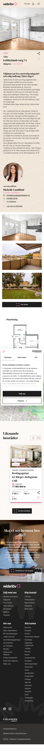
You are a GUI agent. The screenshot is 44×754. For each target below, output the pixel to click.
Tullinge (28, 679)
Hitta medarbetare (10, 631)
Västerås (6, 615)
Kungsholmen (30, 658)
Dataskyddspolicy (10, 729)
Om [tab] (36, 357)
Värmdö (28, 688)
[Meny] (38, 4)
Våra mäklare (8, 606)
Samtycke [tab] (8, 357)
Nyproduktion (30, 603)
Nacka (27, 655)
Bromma (28, 627)
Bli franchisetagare (10, 634)
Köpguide (28, 606)
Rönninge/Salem (31, 664)
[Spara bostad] (39, 59)
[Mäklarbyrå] (10, 720)
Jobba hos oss (8, 637)
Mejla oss (6, 664)
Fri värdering (11, 202)
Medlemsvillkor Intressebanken (14, 733)
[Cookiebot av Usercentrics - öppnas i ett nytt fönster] (32, 351)
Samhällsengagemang (11, 640)
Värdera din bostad (10, 597)
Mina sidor (29, 609)
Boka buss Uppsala (10, 661)
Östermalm (29, 698)
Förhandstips (30, 600)
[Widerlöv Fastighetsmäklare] (10, 3)
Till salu (27, 4)
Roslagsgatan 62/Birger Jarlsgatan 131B (24, 477)
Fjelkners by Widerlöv (7, 653)
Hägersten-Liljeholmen (29, 644)
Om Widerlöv (8, 646)
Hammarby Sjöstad (32, 637)
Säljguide (6, 600)
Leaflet (41, 420)
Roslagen (28, 661)
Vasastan (28, 685)
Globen (27, 634)
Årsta (27, 695)
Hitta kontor (7, 627)
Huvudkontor (8, 643)
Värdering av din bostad (24, 571)
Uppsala (6, 612)
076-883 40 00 (12, 198)
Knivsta (27, 652)
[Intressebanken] (33, 4)
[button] (22, 29)
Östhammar (29, 701)
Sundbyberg (29, 673)
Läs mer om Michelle (14, 206)
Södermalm (29, 676)
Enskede (28, 631)
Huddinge (28, 640)
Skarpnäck (29, 667)
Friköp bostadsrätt (10, 658)
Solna (27, 670)
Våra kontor (7, 603)
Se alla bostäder (24, 511)
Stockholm (7, 609)
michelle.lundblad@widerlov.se (18, 195)
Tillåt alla (22, 394)
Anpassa (21, 401)
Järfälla (28, 648)
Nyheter (6, 649)
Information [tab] (22, 357)
